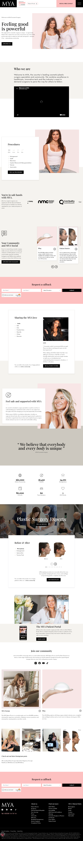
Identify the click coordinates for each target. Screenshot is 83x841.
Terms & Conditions (5, 831)
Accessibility (52, 810)
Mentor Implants (35, 821)
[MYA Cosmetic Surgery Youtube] (43, 663)
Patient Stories (35, 806)
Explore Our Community (10, 262)
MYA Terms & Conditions (55, 812)
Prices (32, 814)
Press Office (52, 819)
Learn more (41, 639)
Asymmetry (13, 167)
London (70, 812)
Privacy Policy (13, 831)
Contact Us (51, 817)
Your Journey (34, 812)
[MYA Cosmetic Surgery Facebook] (39, 663)
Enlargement (14, 156)
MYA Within (52, 806)
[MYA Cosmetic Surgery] (8, 3)
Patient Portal (31, 3)
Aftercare (33, 817)
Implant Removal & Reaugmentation (20, 163)
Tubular (12, 165)
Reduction (13, 160)
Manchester (71, 814)
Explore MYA (7, 43)
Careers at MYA (53, 808)
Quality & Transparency (37, 819)
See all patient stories (51, 366)
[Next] (56, 266)
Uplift (11, 158)
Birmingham (71, 806)
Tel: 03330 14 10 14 (9, 813)
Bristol (70, 808)
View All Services (41, 524)
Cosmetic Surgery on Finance (56, 815)
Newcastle (71, 815)
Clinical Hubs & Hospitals (37, 810)
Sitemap (51, 814)
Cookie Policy (20, 831)
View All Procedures (15, 172)
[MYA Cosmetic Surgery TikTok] (47, 663)
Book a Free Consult (66, 3)
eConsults (33, 815)
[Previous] (52, 266)
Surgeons (33, 808)
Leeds (69, 810)
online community (25, 366)
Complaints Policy (36, 823)
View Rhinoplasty (53, 579)
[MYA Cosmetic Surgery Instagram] (35, 663)
